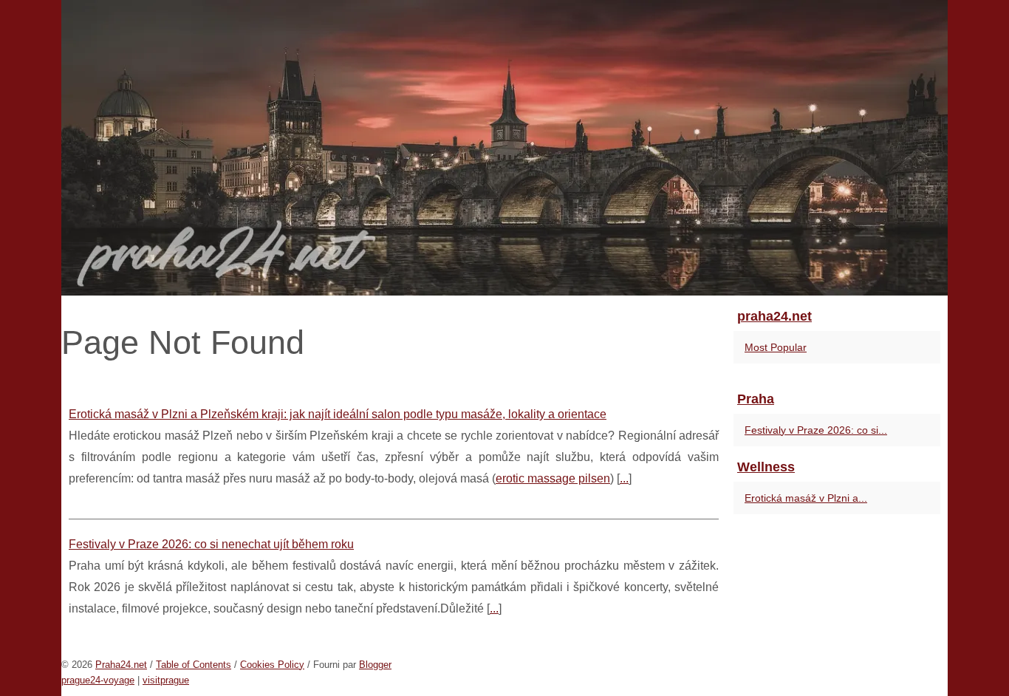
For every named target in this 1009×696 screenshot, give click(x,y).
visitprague (166, 680)
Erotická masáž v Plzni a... (806, 498)
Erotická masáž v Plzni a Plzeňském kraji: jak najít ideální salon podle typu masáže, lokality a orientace (337, 414)
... (624, 478)
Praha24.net (121, 664)
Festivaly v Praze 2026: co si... (816, 430)
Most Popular (776, 347)
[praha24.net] (504, 148)
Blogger (375, 664)
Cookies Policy (272, 664)
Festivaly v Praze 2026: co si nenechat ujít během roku (211, 544)
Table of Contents (193, 664)
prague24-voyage (97, 680)
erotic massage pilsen (553, 478)
